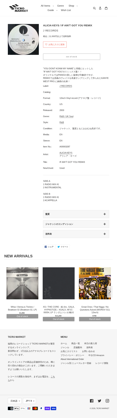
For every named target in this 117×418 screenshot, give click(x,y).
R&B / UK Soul (66, 116)
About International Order (72, 359)
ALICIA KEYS (65, 153)
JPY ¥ (29, 401)
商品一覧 (75, 343)
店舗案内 (77, 347)
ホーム (64, 343)
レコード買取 (101, 363)
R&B (61, 122)
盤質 (47, 214)
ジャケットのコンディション (59, 224)
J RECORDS (65, 86)
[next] (110, 292)
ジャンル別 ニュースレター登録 (76, 363)
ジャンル (65, 347)
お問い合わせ (88, 351)
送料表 (48, 234)
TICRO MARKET (102, 408)
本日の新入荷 (90, 343)
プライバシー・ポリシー (72, 355)
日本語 (14, 401)
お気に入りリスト (69, 351)
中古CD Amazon (96, 355)
